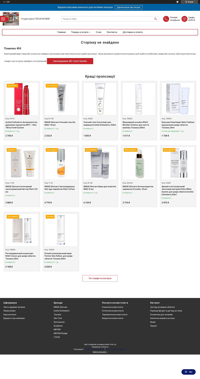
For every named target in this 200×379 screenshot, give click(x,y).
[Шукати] (155, 18)
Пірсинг (153, 326)
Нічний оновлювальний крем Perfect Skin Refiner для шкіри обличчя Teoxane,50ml (58, 256)
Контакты (112, 32)
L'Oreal (57, 337)
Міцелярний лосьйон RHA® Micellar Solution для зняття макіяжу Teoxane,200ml (136, 125)
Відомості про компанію (14, 318)
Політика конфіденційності (116, 349)
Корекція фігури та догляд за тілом (166, 311)
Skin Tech (58, 318)
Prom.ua (113, 344)
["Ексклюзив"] (11, 19)
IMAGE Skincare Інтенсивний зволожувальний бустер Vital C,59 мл (21, 189)
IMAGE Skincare (60, 307)
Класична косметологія (112, 307)
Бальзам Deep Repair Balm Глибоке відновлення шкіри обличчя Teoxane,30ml (178, 125)
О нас (98, 32)
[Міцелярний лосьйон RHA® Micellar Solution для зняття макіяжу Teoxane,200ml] (139, 99)
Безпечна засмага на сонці (162, 318)
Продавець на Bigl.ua (100, 347)
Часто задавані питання (14, 307)
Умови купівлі (9, 311)
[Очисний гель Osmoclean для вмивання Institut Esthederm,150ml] (100, 99)
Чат (190, 372)
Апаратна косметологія (112, 318)
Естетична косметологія (113, 311)
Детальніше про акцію (128, 7)
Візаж (153, 322)
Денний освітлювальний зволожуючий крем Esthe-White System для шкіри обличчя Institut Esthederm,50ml (177, 190)
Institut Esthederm (62, 311)
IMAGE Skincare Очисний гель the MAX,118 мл (59, 123)
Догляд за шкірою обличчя (162, 307)
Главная (61, 32)
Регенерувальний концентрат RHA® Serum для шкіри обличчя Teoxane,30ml (20, 256)
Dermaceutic (59, 322)
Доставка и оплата (133, 32)
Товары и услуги (79, 32)
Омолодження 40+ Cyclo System (70, 61)
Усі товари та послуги (100, 278)
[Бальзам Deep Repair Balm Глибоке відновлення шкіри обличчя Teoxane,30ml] (178, 99)
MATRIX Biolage (60, 333)
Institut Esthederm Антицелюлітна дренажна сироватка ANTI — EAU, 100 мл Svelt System (21, 125)
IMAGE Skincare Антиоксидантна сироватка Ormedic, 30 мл (138, 187)
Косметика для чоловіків (161, 314)
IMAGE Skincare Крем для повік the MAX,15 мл (100, 187)
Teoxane (57, 314)
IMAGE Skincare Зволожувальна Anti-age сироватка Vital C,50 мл (59, 187)
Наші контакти (9, 314)
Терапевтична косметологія (114, 314)
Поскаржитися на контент (94, 349)
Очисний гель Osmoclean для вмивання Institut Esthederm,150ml (100, 123)
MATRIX (57, 329)
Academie (58, 326)
